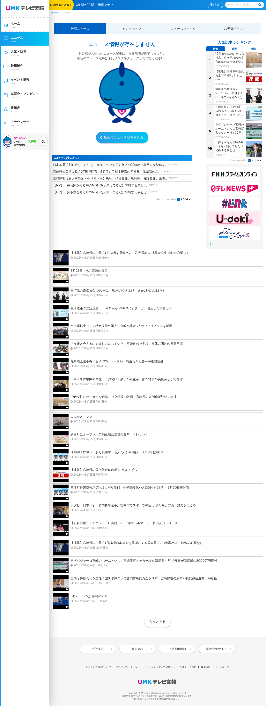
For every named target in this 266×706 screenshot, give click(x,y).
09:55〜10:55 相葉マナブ (96, 5)
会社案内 (98, 648)
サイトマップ (222, 667)
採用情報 (205, 667)
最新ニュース (80, 29)
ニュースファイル (183, 29)
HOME (55, 12)
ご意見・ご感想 (188, 667)
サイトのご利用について (98, 667)
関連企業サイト (216, 648)
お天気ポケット (235, 29)
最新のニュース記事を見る (124, 137)
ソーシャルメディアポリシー (159, 667)
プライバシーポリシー (128, 667)
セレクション (131, 29)
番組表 (215, 5)
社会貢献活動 (177, 648)
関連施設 (137, 648)
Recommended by (166, 199)
